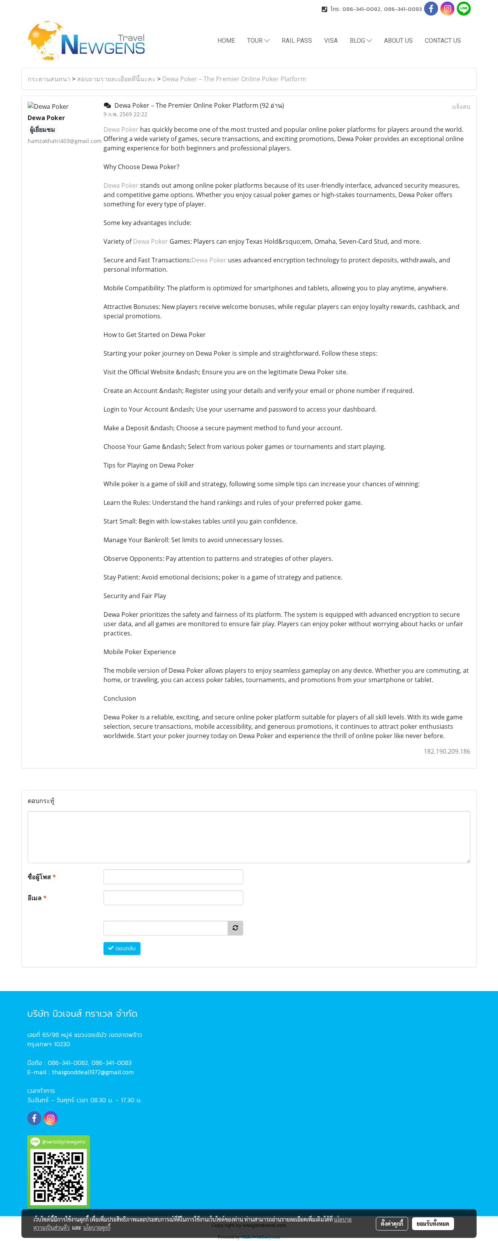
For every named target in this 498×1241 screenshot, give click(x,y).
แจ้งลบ (461, 106)
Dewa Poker (121, 129)
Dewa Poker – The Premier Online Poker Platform (234, 79)
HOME (226, 40)
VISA (331, 40)
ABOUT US (398, 40)
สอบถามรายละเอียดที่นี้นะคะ (116, 79)
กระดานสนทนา (49, 79)
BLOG (358, 40)
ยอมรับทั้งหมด (433, 1223)
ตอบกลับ (125, 948)
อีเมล (37, 898)
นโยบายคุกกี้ (96, 1227)
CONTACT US (443, 40)
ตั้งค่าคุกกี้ (392, 1223)
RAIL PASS (297, 40)
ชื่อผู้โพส (42, 877)
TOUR (255, 40)
